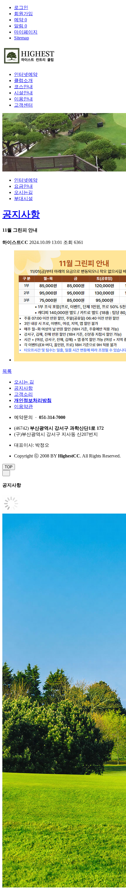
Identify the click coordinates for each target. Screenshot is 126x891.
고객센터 (23, 105)
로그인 (21, 7)
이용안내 (23, 98)
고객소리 (23, 394)
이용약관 (23, 406)
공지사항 (21, 214)
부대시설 (23, 198)
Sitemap (21, 37)
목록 (7, 371)
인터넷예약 (26, 74)
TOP (9, 467)
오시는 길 (24, 381)
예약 (20, 19)
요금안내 (23, 186)
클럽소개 (23, 80)
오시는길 (23, 192)
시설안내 (23, 92)
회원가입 (23, 13)
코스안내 (23, 86)
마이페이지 (26, 32)
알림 (20, 25)
